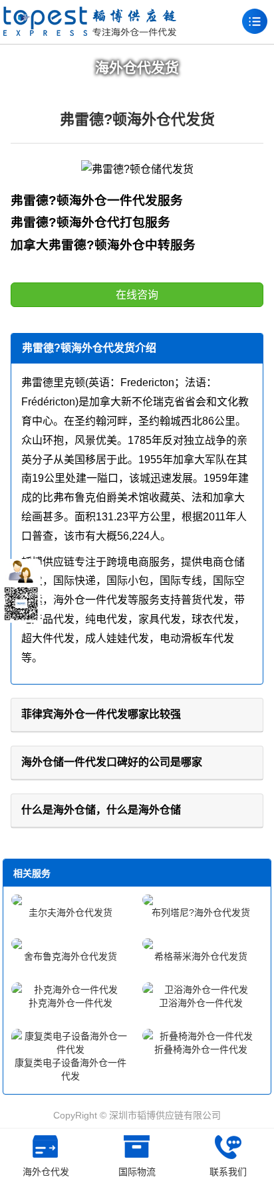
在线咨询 (137, 294)
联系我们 (228, 1171)
